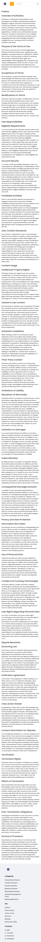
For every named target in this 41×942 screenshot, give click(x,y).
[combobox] (26, 4)
